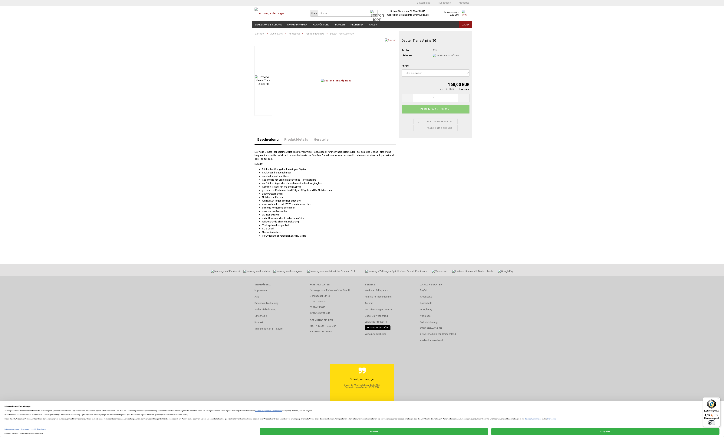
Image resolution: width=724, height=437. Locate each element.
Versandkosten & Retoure (268, 328)
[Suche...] (374, 13)
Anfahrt (369, 303)
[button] (422, 3)
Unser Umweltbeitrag (376, 315)
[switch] (711, 422)
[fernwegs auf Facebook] (224, 271)
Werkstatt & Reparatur (377, 290)
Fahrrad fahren (297, 24)
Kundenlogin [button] (444, 3)
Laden (465, 24)
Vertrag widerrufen (378, 327)
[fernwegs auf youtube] (255, 271)
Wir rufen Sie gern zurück (378, 309)
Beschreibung (268, 139)
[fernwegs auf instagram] (288, 271)
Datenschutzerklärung (266, 303)
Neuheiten (357, 24)
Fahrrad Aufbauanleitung (378, 296)
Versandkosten (431, 328)
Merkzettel (463, 3)
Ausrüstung (321, 24)
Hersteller (322, 139)
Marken (340, 24)
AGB (257, 296)
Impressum (261, 290)
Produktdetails (296, 139)
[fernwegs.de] (279, 13)
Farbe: (405, 65)
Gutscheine (261, 315)
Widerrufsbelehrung (265, 309)
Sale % (373, 24)
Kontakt (259, 322)
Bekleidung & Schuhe (268, 24)
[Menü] (718, 399)
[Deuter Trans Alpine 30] (336, 80)
